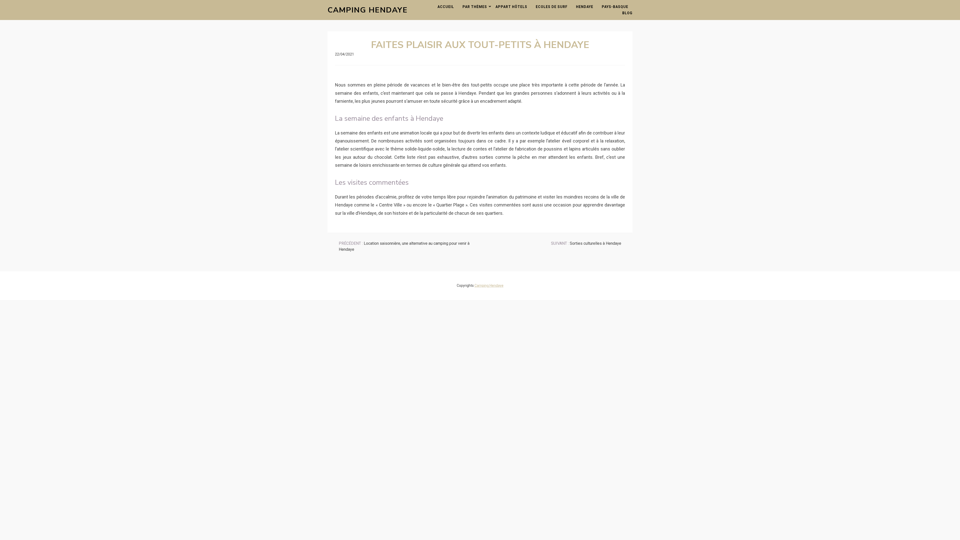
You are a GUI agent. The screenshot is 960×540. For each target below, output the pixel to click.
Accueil (446, 7)
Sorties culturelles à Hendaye (586, 243)
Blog (627, 13)
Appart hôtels (511, 7)
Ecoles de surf (552, 7)
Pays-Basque (615, 7)
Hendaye (584, 7)
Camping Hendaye (368, 10)
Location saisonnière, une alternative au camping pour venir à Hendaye (404, 246)
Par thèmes (474, 7)
